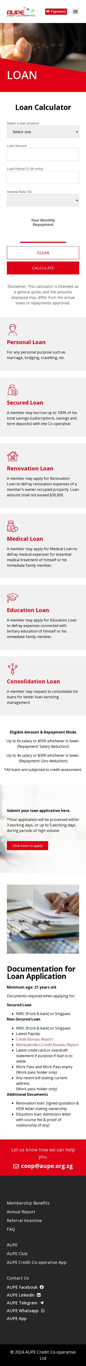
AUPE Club (17, 1253)
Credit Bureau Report (34, 1039)
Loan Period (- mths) (25, 168)
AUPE (12, 1245)
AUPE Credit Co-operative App (37, 1262)
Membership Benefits (28, 1203)
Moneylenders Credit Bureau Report (47, 1044)
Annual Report (21, 1211)
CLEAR (43, 252)
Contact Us (18, 1278)
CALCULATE (43, 268)
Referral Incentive (24, 1220)
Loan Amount (17, 145)
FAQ (11, 1229)
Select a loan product (23, 123)
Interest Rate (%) (19, 191)
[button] (75, 11)
